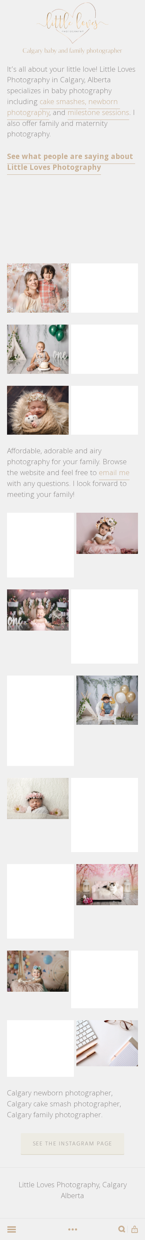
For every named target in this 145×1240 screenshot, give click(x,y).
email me (114, 473)
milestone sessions (98, 113)
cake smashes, (63, 102)
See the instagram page (73, 1143)
